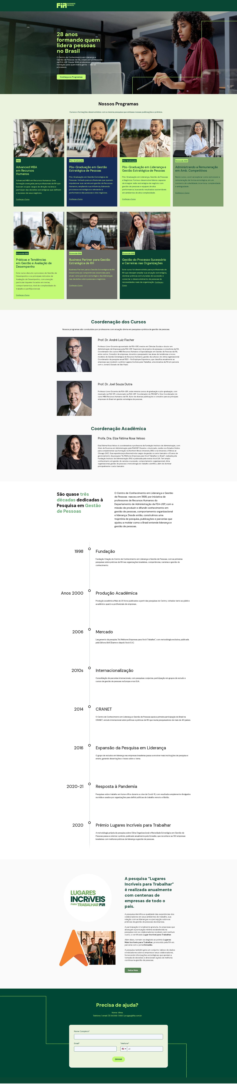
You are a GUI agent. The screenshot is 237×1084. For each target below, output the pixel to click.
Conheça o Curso (23, 199)
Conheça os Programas (71, 77)
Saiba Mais (133, 970)
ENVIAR (118, 1059)
